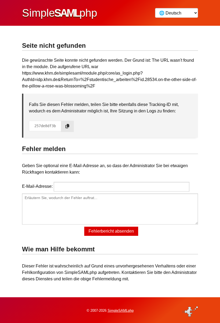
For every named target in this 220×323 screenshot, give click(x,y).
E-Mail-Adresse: (37, 186)
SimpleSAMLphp (121, 311)
